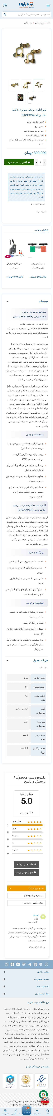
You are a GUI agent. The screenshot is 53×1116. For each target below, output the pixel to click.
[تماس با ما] (5, 5)
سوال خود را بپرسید (24, 872)
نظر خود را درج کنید (25, 864)
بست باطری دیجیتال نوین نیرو (23, 265)
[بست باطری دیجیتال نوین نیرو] (23, 248)
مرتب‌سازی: (38, 903)
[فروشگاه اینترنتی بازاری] (27, 5)
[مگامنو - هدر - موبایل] (48, 5)
